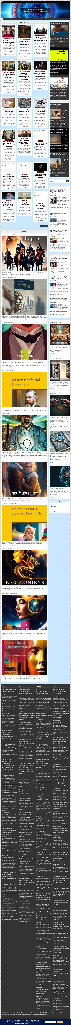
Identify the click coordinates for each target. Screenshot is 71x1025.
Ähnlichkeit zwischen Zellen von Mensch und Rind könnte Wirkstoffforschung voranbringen (43, 916)
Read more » (52, 353)
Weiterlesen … (63, 208)
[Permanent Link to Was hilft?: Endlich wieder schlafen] (8, 168)
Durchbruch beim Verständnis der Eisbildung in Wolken (25, 691)
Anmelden (52, 504)
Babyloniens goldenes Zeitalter (9, 459)
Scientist (5, 45)
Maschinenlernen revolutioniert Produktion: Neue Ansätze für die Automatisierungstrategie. (57, 155)
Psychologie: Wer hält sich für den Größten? (40, 143)
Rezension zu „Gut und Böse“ (8, 638)
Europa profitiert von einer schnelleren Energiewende (25, 903)
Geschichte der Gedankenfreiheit (9, 549)
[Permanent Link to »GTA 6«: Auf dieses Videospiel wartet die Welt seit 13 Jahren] (24, 133)
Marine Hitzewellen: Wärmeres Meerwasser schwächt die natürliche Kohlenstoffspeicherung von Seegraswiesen (9, 899)
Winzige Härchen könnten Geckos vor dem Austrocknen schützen (9, 111)
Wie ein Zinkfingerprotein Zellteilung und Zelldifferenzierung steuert (40, 75)
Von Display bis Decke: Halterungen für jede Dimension (9, 709)
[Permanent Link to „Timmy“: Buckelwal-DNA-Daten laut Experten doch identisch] (8, 31)
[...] (11, 278)
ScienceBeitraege (9, 139)
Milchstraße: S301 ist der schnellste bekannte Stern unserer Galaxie (61, 739)
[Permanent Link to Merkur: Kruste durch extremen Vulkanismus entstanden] (24, 102)
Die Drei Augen (5, 325)
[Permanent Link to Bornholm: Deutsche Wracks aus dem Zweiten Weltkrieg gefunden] (24, 31)
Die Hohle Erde (53, 50)
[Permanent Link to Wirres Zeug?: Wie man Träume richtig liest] (24, 195)
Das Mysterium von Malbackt (8, 371)
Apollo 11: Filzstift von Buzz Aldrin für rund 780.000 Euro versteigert (61, 994)
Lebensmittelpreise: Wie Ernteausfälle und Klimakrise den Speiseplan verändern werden (40, 39)
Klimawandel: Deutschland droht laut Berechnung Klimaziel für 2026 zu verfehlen (9, 77)
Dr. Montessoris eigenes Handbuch (10, 415)
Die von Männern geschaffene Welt (10, 234)
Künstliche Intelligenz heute (56, 464)
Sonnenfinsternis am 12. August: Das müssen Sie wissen (60, 902)
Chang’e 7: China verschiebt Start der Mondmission (59, 691)
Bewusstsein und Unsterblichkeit (57, 75)
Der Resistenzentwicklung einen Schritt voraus (43, 691)
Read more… (48, 728)
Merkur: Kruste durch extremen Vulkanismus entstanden (24, 111)
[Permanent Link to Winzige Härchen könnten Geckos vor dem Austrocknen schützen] (8, 102)
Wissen (12, 141)
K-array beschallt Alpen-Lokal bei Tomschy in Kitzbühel (26, 834)
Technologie (7, 141)
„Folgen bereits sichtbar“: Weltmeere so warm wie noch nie (9, 808)
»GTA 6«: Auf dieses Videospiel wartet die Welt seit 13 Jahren (24, 142)
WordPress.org (53, 511)
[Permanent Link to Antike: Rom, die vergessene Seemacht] (24, 168)
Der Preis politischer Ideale (55, 393)
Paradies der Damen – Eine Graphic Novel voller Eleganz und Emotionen (59, 322)
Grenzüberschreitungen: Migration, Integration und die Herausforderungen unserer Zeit (21, 593)
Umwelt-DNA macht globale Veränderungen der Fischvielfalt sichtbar (26, 857)
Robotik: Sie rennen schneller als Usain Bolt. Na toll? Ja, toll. (40, 207)
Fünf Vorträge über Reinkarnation (9, 504)
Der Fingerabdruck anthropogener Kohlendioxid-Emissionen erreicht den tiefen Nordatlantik (9, 734)
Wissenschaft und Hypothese (8, 281)
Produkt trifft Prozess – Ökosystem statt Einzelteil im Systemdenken (9, 145)
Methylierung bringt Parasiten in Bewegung (40, 110)
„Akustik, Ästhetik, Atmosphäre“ (59, 258)
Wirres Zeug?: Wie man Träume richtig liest (24, 203)
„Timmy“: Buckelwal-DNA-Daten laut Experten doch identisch (9, 42)
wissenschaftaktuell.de (35, 9)
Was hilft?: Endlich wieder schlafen (9, 177)
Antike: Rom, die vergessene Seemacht (24, 177)
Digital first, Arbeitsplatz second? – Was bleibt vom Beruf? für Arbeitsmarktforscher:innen (58, 106)
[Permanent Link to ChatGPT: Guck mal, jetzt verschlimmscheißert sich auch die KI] (40, 167)
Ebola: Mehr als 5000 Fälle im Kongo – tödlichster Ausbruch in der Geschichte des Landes (43, 763)
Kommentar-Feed (53, 508)
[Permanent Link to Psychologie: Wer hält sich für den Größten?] (40, 135)
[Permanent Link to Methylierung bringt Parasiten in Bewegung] (40, 102)
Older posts (43, 226)
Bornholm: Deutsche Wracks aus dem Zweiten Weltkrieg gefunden (24, 43)
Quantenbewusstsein (55, 23)
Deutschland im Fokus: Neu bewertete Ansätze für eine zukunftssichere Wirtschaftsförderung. (58, 129)
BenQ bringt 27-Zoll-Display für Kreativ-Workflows (59, 277)
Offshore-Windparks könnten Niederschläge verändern (9, 851)
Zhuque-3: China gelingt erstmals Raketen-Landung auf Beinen (60, 760)
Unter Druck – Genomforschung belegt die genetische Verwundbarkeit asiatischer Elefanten (43, 846)
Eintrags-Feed (53, 506)
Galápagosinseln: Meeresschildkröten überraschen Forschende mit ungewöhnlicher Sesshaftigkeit (24, 76)
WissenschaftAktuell (9, 38)
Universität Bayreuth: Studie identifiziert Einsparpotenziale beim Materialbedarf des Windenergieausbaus (58, 191)
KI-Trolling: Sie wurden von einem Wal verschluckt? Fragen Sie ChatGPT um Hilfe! (8, 205)
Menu (4, 2)
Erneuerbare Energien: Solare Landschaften (58, 213)
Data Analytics (53, 430)
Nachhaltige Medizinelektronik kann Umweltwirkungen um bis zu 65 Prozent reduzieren (43, 788)
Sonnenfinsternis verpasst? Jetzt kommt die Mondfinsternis (9, 830)
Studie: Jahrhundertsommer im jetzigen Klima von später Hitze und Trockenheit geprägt (27, 715)
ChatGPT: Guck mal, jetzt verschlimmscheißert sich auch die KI (40, 175)
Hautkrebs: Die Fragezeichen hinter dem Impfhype (44, 715)
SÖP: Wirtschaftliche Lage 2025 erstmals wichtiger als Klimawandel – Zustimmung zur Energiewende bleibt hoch (59, 232)
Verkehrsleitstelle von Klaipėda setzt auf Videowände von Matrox (59, 299)
